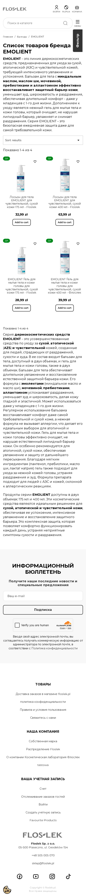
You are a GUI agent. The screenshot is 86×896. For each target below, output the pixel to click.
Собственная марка (43, 741)
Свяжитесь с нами (43, 718)
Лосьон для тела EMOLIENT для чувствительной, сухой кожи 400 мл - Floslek (64, 202)
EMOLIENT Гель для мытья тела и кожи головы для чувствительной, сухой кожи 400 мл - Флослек (64, 285)
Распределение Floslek (43, 749)
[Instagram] (52, 876)
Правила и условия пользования (43, 710)
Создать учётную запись (43, 812)
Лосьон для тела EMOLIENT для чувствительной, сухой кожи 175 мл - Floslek (21, 202)
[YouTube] (36, 876)
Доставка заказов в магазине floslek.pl (43, 694)
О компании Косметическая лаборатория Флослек (43, 757)
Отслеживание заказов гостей (43, 796)
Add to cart (21, 222)
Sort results (43, 140)
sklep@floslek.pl (43, 863)
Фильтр (78, 41)
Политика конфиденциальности (54, 648)
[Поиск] (65, 23)
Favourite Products (43, 820)
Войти (43, 804)
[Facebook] (19, 876)
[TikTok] (68, 876)
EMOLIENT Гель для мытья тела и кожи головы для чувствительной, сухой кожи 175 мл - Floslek (21, 285)
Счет (43, 789)
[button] (66, 8)
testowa (43, 765)
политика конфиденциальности (43, 702)
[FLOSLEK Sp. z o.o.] (15, 9)
